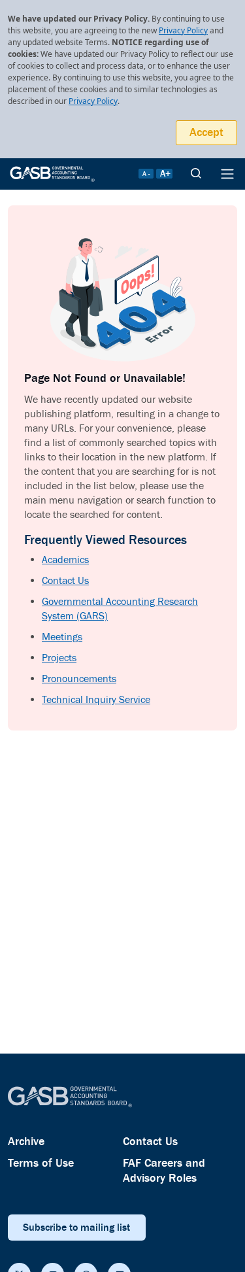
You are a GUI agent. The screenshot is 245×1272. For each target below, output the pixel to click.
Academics (65, 560)
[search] (196, 174)
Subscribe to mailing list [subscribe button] (76, 1227)
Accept (206, 132)
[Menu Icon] (227, 174)
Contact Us (65, 581)
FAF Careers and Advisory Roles (164, 1171)
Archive (26, 1141)
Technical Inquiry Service (96, 700)
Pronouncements (79, 679)
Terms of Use (41, 1163)
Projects (59, 658)
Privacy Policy (183, 30)
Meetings (62, 637)
